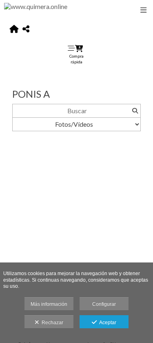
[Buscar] (135, 111)
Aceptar (106, 322)
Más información (49, 304)
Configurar (104, 304)
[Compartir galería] (25, 29)
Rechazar (51, 322)
